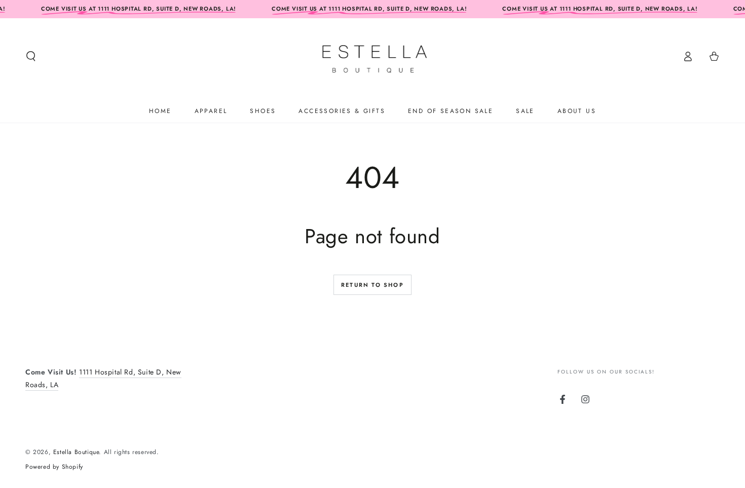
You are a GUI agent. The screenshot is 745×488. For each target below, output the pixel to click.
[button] (31, 56)
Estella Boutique (76, 452)
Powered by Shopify (54, 467)
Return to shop (372, 285)
